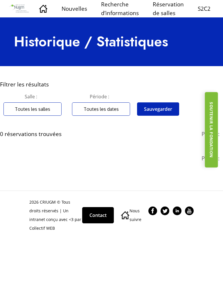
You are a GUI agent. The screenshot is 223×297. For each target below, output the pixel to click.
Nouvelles (74, 8)
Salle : (31, 96)
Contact (98, 215)
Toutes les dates (101, 109)
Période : (99, 96)
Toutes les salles (32, 109)
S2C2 (204, 8)
